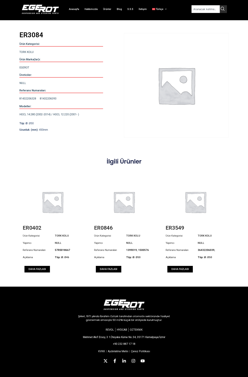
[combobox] (205, 9)
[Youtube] (142, 361)
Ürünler (107, 9)
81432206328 (27, 98)
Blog (119, 9)
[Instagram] (133, 361)
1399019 (131, 250)
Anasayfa (74, 9)
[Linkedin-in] (124, 361)
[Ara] (223, 9)
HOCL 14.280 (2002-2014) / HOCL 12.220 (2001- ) (49, 114)
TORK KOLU (26, 52)
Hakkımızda (91, 9)
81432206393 (48, 98)
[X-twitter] (105, 361)
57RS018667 (62, 250)
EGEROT (24, 67)
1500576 (143, 250)
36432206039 (206, 250)
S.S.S (130, 9)
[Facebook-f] (115, 361)
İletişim (143, 9)
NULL (22, 83)
